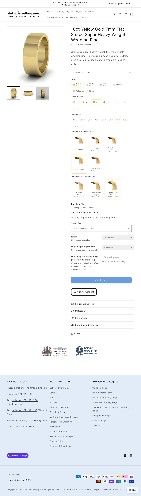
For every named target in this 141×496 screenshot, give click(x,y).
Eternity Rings (99, 420)
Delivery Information (59, 388)
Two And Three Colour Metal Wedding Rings (110, 409)
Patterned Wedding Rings (104, 397)
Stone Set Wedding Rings (104, 402)
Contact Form (27, 426)
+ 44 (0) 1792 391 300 (25, 400)
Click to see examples (80, 240)
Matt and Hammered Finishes (64, 417)
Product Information (59, 431)
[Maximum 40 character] (85, 263)
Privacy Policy (56, 441)
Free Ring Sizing (58, 412)
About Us (54, 397)
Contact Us (55, 393)
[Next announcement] (95, 3)
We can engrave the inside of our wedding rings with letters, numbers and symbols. (85, 266)
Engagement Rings (101, 415)
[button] (64, 11)
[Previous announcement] (46, 3)
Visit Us (53, 402)
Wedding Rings (99, 388)
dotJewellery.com (36, 490)
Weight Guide (90, 177)
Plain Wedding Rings (102, 393)
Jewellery (97, 425)
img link (54, 347)
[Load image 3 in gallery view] (42, 93)
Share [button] (77, 333)
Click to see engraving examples (85, 250)
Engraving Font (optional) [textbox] (85, 248)
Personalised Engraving (61, 422)
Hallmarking (55, 426)
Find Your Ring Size (59, 407)
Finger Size (76, 223)
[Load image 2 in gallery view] (28, 93)
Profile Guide (89, 131)
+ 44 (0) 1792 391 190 (24, 410)
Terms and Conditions (60, 446)
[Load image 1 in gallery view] (13, 93)
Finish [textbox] (80, 238)
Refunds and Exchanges (61, 436)
